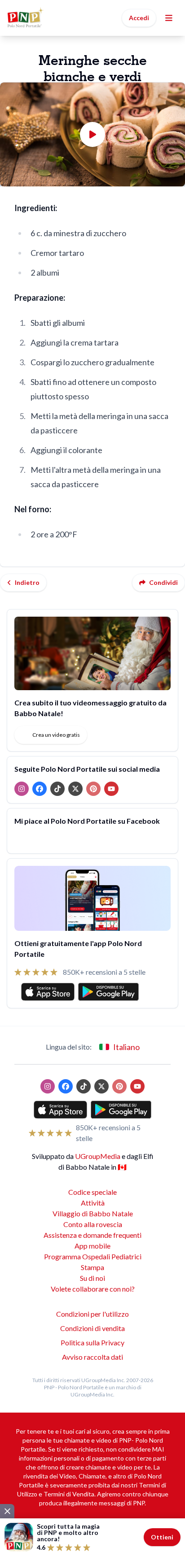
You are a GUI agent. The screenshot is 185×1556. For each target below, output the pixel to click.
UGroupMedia (97, 1156)
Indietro (27, 582)
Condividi (163, 582)
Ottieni (162, 1537)
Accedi (139, 18)
